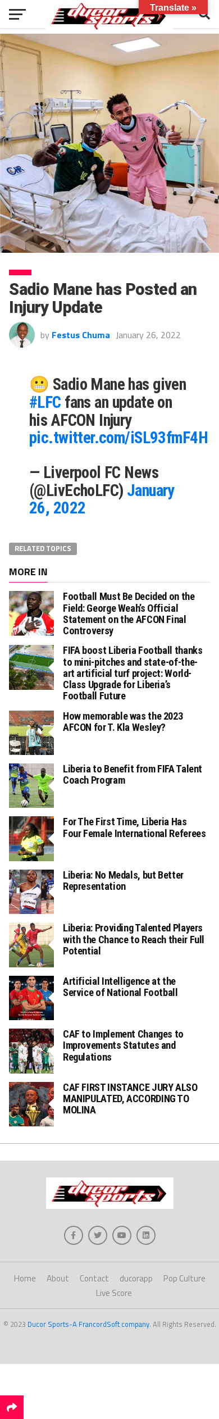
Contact (94, 1278)
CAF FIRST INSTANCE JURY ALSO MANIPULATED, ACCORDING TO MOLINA (130, 1098)
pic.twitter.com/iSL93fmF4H (118, 437)
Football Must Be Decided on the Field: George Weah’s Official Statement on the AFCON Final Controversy (129, 613)
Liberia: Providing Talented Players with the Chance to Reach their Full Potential (133, 939)
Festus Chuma (81, 335)
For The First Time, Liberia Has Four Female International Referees (134, 827)
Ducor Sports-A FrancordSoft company (88, 1324)
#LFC (45, 402)
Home (25, 1278)
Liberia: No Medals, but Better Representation (123, 880)
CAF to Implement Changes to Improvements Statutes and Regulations (123, 1045)
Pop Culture (184, 1278)
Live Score (114, 1292)
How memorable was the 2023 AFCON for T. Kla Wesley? (122, 721)
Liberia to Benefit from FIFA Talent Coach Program (132, 774)
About (58, 1278)
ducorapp (136, 1278)
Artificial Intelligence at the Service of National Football (120, 986)
